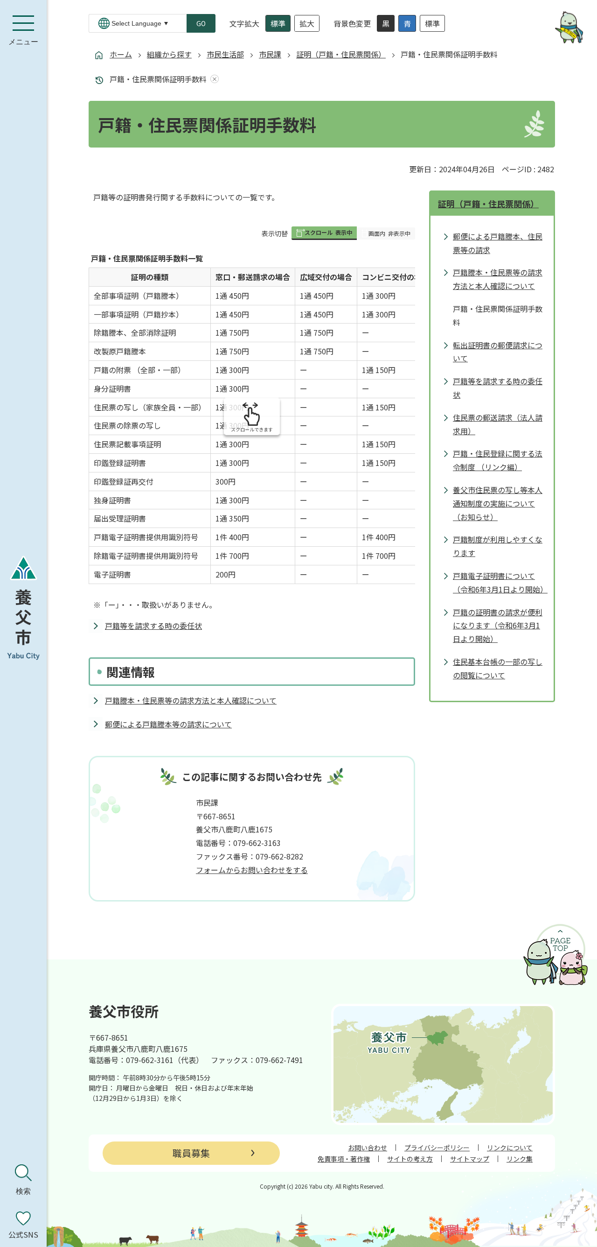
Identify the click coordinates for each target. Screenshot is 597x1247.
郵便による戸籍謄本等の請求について (168, 724)
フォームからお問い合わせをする (252, 869)
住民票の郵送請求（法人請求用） (497, 424)
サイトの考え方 (410, 1158)
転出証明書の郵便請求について (497, 351)
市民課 (270, 54)
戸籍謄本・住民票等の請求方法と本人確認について (191, 700)
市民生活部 (225, 54)
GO (201, 23)
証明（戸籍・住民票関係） (341, 54)
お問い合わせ (367, 1147)
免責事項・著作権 (344, 1158)
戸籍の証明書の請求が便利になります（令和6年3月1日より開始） (497, 625)
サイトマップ (469, 1158)
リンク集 (520, 1158)
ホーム (121, 54)
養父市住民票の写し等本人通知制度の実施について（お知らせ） (497, 503)
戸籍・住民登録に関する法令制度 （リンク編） (497, 460)
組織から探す (169, 54)
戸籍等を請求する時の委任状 (153, 625)
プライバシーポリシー (437, 1147)
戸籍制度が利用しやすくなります (497, 546)
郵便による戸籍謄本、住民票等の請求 (497, 243)
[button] (324, 233)
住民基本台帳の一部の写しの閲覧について (497, 668)
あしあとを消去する (213, 79)
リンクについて (510, 1147)
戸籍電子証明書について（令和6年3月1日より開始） (498, 582)
